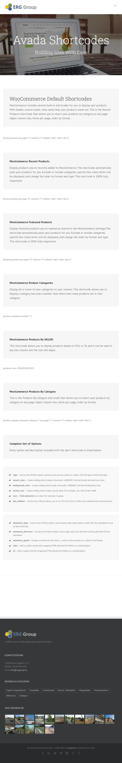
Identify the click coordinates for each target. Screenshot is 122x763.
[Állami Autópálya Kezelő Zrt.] (39, 729)
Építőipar (23, 695)
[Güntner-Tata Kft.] (99, 719)
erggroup (71, 748)
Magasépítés (85, 690)
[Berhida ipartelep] (59, 719)
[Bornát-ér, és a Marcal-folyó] (69, 719)
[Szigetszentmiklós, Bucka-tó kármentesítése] (49, 719)
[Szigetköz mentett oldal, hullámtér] (19, 719)
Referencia (11, 695)
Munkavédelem (101, 690)
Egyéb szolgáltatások (16, 690)
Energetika (34, 690)
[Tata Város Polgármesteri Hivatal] (109, 719)
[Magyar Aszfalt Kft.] (9, 729)
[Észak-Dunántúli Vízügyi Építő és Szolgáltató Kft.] (29, 729)
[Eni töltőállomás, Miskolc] (9, 719)
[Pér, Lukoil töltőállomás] (29, 719)
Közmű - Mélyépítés (66, 690)
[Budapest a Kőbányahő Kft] (49, 729)
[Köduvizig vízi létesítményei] (39, 719)
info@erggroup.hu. (19, 670)
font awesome (27, 496)
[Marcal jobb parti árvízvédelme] (79, 719)
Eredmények (48, 690)
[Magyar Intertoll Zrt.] (19, 729)
